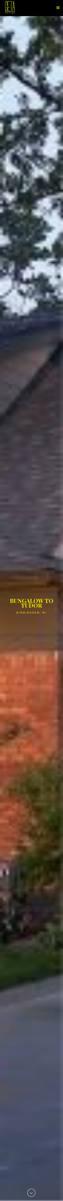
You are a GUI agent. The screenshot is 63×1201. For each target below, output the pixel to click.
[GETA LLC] (1, 7)
